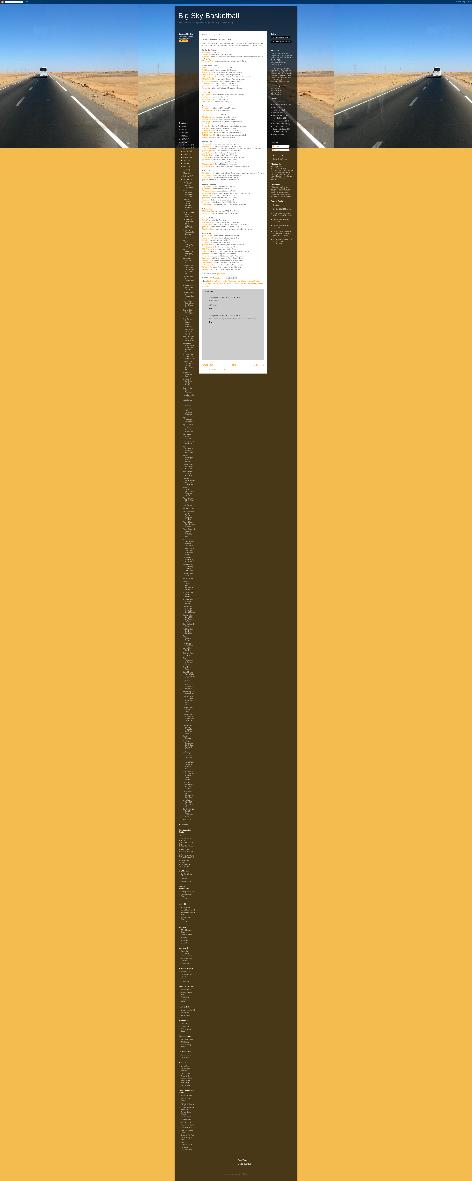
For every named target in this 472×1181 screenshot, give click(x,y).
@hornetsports (207, 224)
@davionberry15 (207, 238)
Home (233, 365)
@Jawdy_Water (207, 81)
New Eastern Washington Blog (188, 374)
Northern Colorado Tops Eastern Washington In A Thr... (188, 491)
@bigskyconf (206, 54)
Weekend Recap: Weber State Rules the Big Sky (189, 481)
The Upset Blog (186, 1150)
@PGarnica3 (206, 195)
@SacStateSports (208, 229)
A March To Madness (184, 861)
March (185, 173)
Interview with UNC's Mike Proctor (188, 287)
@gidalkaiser (206, 148)
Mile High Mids (186, 1119)
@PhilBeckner (207, 249)
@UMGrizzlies (207, 133)
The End (276, 205)
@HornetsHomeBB (208, 222)
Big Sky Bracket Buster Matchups (188, 214)
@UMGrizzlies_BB (208, 135)
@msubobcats (207, 160)
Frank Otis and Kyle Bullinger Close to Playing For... (188, 567)
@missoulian (206, 126)
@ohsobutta (206, 88)
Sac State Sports (187, 1039)
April (185, 170)
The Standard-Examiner (186, 1070)
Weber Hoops (185, 1073)
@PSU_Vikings (207, 213)
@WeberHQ (206, 260)
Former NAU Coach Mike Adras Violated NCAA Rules (188, 223)
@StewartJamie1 (208, 164)
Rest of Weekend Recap (187, 638)
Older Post (259, 365)
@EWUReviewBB (208, 79)
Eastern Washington (229, 281)
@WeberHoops (207, 262)
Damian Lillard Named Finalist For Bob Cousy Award (188, 729)
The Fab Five (185, 864)
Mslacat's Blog (186, 881)
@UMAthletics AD (208, 130)
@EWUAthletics (207, 75)
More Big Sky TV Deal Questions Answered (187, 412)
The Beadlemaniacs (186, 1143)
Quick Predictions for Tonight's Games (188, 661)
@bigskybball (206, 52)
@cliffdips (205, 70)
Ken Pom (184, 879)
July (185, 160)
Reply (211, 308)
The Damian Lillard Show (188, 644)
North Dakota (277, 118)
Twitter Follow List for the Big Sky (187, 332)
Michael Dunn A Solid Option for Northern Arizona (188, 551)
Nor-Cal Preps (186, 1122)
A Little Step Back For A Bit (187, 260)
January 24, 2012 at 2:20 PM (229, 297)
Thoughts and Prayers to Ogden (187, 709)
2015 (183, 133)
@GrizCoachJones (208, 117)
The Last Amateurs (187, 855)
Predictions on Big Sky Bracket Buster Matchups (188, 322)
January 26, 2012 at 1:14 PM (229, 316)
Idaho (275, 107)
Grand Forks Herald (188, 1010)
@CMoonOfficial (207, 146)
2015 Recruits (276, 94)
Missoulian (184, 940)
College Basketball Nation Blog (187, 1108)
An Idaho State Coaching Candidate (188, 631)
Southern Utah (278, 132)
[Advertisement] (189, 82)
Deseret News (186, 1055)
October (186, 151)
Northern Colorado (225, 284)
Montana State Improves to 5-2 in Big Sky (189, 356)
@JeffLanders (207, 97)
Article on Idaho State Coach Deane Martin (188, 338)
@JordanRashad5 (208, 245)
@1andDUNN (206, 173)
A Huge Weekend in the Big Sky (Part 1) (188, 253)
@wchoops (205, 57)
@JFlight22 (206, 83)
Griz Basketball (186, 935)
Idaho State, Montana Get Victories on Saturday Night (188, 347)
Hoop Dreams (185, 850)
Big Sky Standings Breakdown (187, 420)
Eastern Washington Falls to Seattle (188, 458)
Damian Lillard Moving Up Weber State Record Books (189, 609)
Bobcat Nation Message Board (186, 955)
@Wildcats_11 (207, 267)
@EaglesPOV (207, 72)
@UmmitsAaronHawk (209, 204)
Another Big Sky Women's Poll (188, 693)
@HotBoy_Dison (207, 155)
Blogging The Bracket (185, 1099)
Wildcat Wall (185, 1085)
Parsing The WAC (187, 1125)
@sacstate (205, 227)
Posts (276, 146)
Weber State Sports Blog (185, 1082)
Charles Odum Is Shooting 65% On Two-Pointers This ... (188, 718)
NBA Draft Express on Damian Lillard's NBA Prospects (188, 684)
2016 (183, 130)
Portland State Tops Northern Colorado (189, 524)
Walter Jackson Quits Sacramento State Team (188, 794)
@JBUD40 (205, 153)
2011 (183, 824)
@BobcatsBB (206, 144)
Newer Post (207, 365)
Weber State (206, 286)
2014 (183, 136)
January (186, 179)
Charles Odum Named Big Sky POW (188, 466)
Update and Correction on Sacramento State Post (188, 755)
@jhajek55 (205, 242)
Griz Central (185, 937)
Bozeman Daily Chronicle (186, 959)
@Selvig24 (205, 128)
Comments (278, 150)
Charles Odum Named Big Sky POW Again (188, 313)
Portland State (238, 284)
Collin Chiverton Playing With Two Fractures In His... (189, 675)
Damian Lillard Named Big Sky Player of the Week (188, 618)
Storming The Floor (187, 1135)
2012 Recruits (276, 88)
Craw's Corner (186, 1117)
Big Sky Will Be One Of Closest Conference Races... (188, 813)
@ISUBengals (207, 95)
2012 (183, 142)
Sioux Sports (185, 1015)
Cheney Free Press (188, 892)
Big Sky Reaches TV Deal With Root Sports (188, 450)
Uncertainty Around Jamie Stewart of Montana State (188, 764)
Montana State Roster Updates (188, 594)
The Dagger (185, 1147)
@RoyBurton (206, 251)
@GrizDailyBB (207, 119)
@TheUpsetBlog (207, 61)
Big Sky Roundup (187, 737)
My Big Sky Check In (187, 649)
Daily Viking (185, 1024)
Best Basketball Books (188, 625)
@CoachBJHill (207, 189)
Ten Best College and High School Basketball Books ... (188, 745)
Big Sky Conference (214, 281)
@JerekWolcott (207, 124)
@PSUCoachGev (208, 211)
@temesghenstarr (208, 166)
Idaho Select (185, 907)
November (187, 148)
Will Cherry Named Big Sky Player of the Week (188, 785)
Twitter (260, 284)
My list (181, 835)
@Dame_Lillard (207, 236)
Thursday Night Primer (188, 574)
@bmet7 (205, 220)
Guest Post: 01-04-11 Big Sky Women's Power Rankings (189, 775)
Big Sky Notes (188, 425)
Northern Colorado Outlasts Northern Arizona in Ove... (187, 204)
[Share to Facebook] (233, 278)
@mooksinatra (207, 247)
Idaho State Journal (188, 910)
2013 (183, 139)
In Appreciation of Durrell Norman (188, 601)
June (185, 164)
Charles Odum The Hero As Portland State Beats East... (188, 365)
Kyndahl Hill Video (187, 668)
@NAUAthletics (207, 177)
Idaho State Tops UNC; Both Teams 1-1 (188, 803)
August (186, 157)
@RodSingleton (207, 162)
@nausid (205, 180)
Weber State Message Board (186, 1077)
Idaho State (242, 281)
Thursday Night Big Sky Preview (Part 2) (188, 279)
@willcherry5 (206, 137)
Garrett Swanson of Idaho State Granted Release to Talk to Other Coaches (282, 233)
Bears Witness (186, 990)
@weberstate (206, 258)
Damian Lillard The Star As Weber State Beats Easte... (188, 700)
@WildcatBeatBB (208, 269)
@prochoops (206, 198)
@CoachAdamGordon (209, 186)
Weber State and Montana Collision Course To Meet (189, 533)
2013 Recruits (276, 90)
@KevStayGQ (207, 122)
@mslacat (205, 157)
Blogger (245, 1174)
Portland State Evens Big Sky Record (188, 473)
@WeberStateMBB (208, 265)
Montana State (278, 115)
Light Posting (187, 505)
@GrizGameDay (207, 115)
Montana (250, 281)
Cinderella (185, 866)
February (186, 176)
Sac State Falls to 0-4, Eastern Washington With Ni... (188, 515)
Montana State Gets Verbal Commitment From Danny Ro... (188, 269)
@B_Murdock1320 (208, 175)
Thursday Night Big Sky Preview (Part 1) (188, 295)
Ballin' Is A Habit (186, 1095)
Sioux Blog (185, 1013)
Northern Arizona (212, 284)
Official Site (185, 899)
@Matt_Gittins (207, 99)
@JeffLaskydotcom (208, 151)
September (187, 154)
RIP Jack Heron (188, 508)
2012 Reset (187, 820)
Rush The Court (186, 1128)
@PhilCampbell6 (207, 101)
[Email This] (226, 278)
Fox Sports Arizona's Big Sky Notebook (189, 559)
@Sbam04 (205, 254)
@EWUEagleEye (208, 77)
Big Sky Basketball (208, 15)
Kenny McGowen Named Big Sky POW (187, 194)
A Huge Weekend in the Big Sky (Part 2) (188, 244)
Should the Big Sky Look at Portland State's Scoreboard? (283, 241)
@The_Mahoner (207, 256)
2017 (183, 127)
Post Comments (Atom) (220, 370)
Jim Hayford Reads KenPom (187, 436)
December (187, 145)
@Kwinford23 (206, 86)
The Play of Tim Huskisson (188, 443)
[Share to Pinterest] (236, 278)
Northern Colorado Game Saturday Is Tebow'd (188, 585)
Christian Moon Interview (188, 654)
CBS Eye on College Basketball (187, 1104)
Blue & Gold (185, 951)
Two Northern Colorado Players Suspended (188, 185)
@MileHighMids (207, 193)
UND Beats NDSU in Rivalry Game (188, 430)
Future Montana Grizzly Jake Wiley (188, 500)
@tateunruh (206, 200)
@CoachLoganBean (209, 191)
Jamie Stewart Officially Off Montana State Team (188, 543)
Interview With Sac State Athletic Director (188, 382)
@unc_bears (206, 202)
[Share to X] (231, 278)
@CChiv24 (205, 68)
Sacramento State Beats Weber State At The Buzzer (283, 214)
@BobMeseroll (207, 110)
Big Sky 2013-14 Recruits (282, 209)
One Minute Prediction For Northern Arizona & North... (189, 234)
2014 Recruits (276, 92)
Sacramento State (250, 284)
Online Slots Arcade (280, 159)
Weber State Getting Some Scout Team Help (188, 304)
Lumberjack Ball (186, 974)
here (185, 37)
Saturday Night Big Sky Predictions (188, 390)
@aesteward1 (206, 108)
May (185, 167)
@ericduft (205, 240)
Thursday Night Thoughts (188, 396)
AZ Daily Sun (185, 971)
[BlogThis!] (229, 278)
